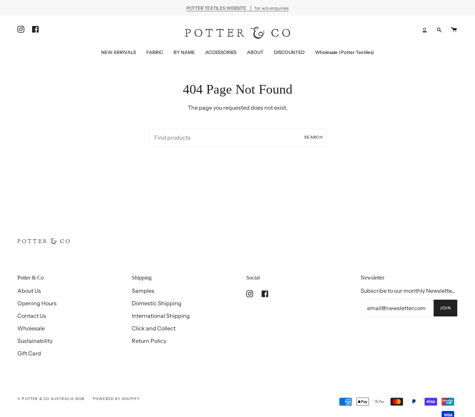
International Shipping (161, 315)
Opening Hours (37, 303)
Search (313, 137)
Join (445, 307)
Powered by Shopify (116, 398)
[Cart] (453, 30)
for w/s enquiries (237, 7)
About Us (29, 290)
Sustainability (35, 340)
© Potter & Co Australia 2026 (51, 398)
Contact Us (31, 315)
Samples (143, 290)
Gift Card (29, 353)
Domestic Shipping (157, 303)
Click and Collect (154, 328)
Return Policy (149, 340)
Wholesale (31, 328)
